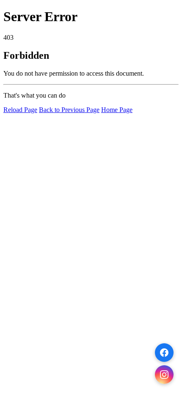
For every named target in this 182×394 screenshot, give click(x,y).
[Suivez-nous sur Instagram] (164, 374)
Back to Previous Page (69, 109)
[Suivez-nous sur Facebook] (164, 352)
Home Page (116, 109)
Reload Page (20, 109)
